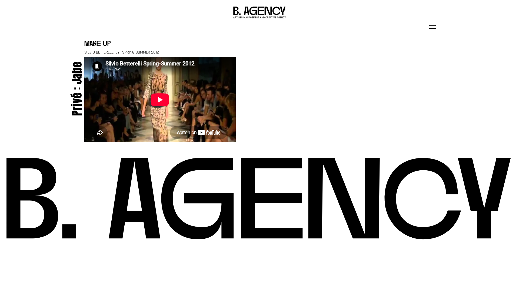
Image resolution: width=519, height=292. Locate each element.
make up (97, 44)
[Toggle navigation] (432, 25)
